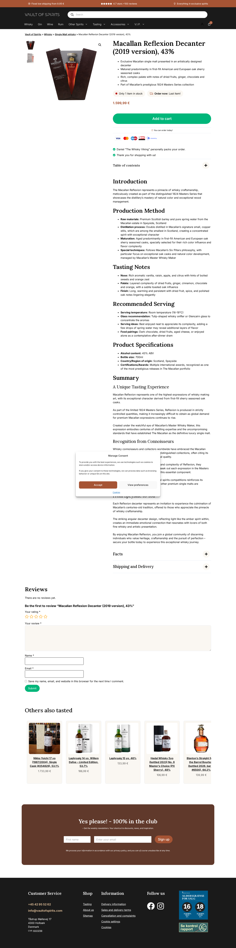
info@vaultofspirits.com (45, 910)
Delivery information (113, 904)
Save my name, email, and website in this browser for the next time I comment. (76, 681)
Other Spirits (76, 24)
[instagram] (160, 906)
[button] (100, 45)
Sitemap (88, 915)
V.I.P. (137, 24)
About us (88, 910)
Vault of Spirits (33, 34)
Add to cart (162, 119)
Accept (98, 484)
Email (29, 668)
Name (29, 655)
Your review (33, 623)
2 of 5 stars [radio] (31, 617)
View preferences (138, 484)
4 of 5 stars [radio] (41, 617)
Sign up (163, 839)
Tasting (97, 24)
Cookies (116, 492)
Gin (40, 24)
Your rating (32, 611)
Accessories (118, 24)
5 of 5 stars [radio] (45, 617)
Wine (50, 24)
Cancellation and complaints (118, 915)
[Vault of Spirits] (42, 14)
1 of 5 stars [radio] (27, 617)
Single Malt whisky (65, 34)
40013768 (37, 931)
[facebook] (151, 906)
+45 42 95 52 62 (39, 904)
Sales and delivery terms (116, 910)
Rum (60, 24)
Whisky (28, 24)
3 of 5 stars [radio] (36, 617)
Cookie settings (110, 921)
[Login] (202, 24)
